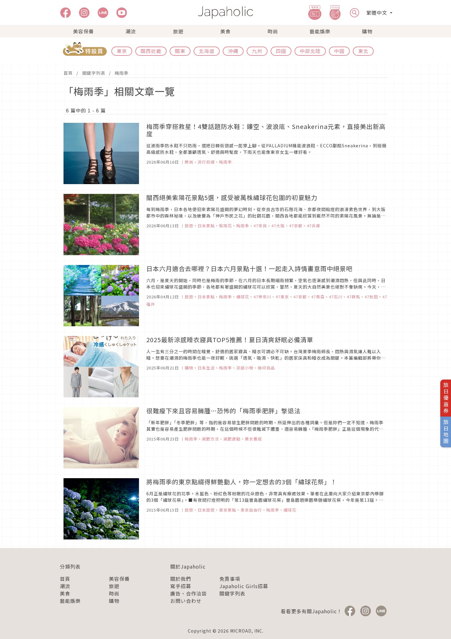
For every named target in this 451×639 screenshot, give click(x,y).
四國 (281, 51)
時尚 (273, 31)
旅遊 (178, 31)
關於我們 (180, 578)
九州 (257, 51)
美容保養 (83, 31)
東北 (363, 51)
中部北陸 (310, 51)
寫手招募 (180, 586)
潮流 (130, 31)
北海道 (206, 51)
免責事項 (229, 578)
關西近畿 (151, 51)
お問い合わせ (186, 600)
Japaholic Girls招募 (243, 586)
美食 (225, 31)
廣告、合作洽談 (188, 593)
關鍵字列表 (93, 73)
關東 (180, 51)
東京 (122, 51)
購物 (367, 31)
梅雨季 (122, 73)
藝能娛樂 (320, 31)
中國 (339, 51)
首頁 (68, 73)
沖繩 (233, 51)
